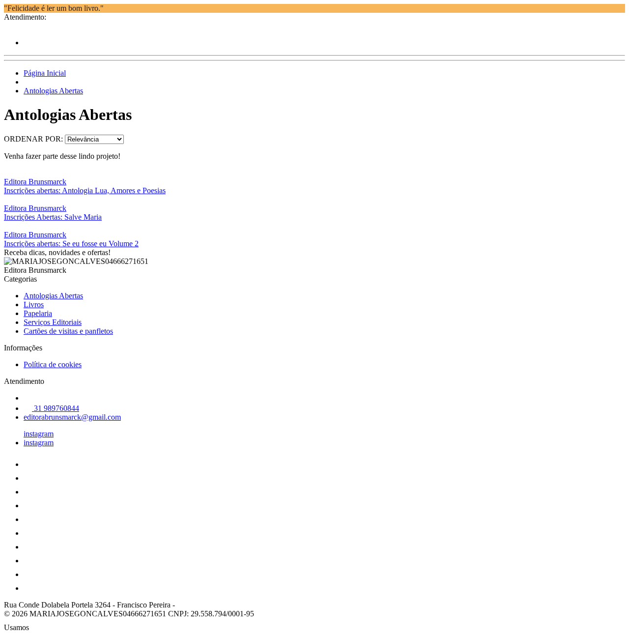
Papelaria (38, 313)
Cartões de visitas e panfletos (68, 331)
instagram (39, 434)
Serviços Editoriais (53, 322)
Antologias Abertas (53, 91)
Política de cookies (53, 364)
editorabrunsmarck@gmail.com (72, 417)
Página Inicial (45, 73)
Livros (34, 304)
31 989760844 (55, 408)
